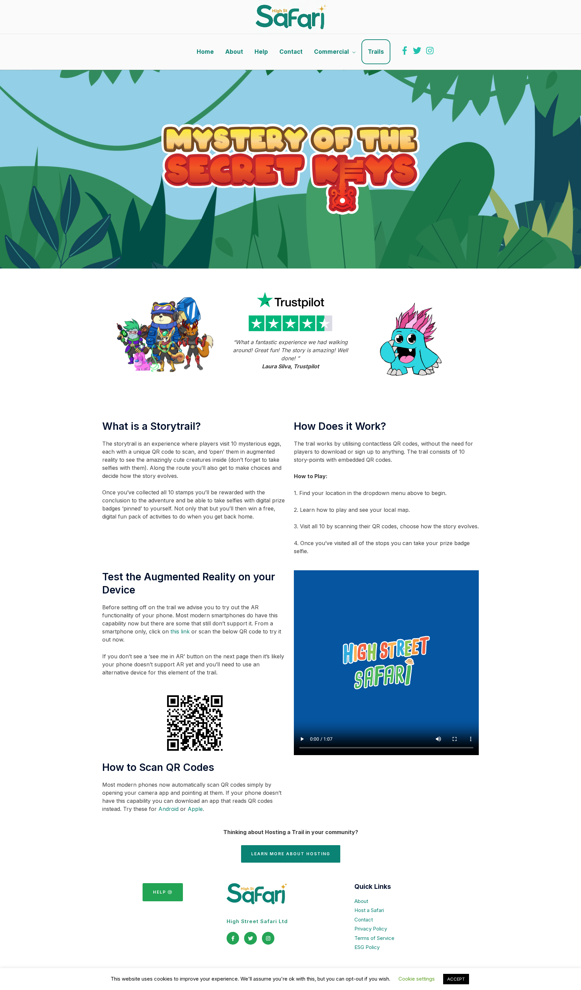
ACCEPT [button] (456, 979)
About (234, 51)
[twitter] (418, 50)
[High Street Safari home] (290, 17)
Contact (291, 51)
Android (168, 809)
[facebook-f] (406, 50)
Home (205, 51)
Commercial (331, 51)
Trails (376, 51)
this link (180, 631)
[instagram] (431, 50)
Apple (195, 809)
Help (261, 51)
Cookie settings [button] (416, 979)
